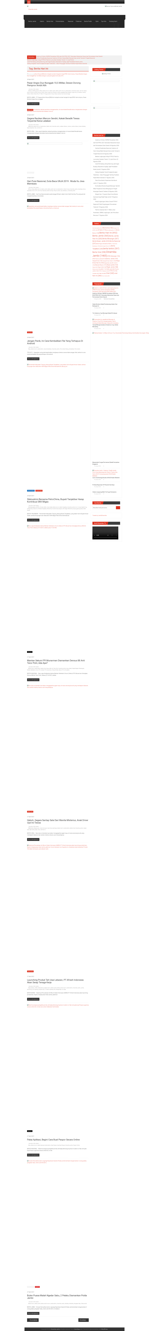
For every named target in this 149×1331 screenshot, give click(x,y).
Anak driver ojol (43, 828)
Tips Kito (103, 21)
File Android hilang (64, 349)
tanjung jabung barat (78, 508)
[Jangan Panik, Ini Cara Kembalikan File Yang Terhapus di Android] (58, 270)
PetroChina (49, 508)
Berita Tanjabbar (63, 507)
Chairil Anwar (66, 189)
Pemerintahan (60, 21)
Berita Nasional (41, 1145)
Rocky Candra (57, 94)
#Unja (33, 189)
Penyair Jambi (57, 190)
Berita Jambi (32, 21)
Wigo (64, 989)
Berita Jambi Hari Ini (60, 90)
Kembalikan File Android (74, 349)
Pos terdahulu (33, 1320)
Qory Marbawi (64, 190)
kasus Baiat (69, 668)
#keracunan (36, 828)
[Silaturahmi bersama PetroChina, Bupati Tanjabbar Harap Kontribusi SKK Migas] (58, 428)
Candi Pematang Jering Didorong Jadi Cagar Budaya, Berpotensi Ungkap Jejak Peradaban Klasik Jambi (55, 61)
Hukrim (42, 21)
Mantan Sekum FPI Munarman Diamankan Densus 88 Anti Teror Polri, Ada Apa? (56, 661)
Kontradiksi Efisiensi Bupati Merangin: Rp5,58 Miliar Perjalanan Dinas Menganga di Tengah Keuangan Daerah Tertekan (106, 188)
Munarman (49, 670)
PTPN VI (113, 271)
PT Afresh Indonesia (49, 989)
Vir (62, 989)
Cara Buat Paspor (61, 1145)
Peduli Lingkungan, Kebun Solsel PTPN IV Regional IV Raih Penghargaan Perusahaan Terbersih (105, 204)
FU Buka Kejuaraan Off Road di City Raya (103, 485)
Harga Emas (97, 260)
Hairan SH (35, 508)
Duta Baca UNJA (82, 189)
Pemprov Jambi (56, 92)
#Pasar (41, 90)
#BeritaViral (30, 126)
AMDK (36, 987)
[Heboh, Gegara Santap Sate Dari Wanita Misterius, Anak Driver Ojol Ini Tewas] (58, 749)
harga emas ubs (109, 263)
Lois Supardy (35, 989)
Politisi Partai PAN (35, 94)
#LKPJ (37, 90)
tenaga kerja (58, 989)
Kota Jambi (30, 971)
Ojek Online (32, 829)
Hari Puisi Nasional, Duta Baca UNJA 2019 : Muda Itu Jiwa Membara (55, 182)
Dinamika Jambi (75, 90)
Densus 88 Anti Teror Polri (52, 668)
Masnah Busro (101, 265)
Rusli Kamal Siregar (65, 94)
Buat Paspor (54, 1145)
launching (29, 989)
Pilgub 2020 (102, 267)
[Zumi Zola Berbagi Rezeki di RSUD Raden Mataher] (105, 473)
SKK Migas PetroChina (67, 508)
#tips (29, 349)
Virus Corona (106, 275)
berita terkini (68, 90)
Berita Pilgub (100, 243)
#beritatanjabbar (32, 507)
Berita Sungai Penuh (105, 246)
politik (103, 269)
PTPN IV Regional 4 (104, 271)
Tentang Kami (113, 21)
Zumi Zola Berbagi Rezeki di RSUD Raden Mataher (106, 477)
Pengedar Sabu (77, 1303)
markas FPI (43, 670)
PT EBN (41, 94)
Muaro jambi (112, 265)
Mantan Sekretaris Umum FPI (33, 670)
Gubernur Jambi (111, 258)
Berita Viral (50, 21)
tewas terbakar (82, 126)
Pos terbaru (83, 1320)
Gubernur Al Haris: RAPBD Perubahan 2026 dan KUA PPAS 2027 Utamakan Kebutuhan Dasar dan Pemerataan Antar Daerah (69, 56)
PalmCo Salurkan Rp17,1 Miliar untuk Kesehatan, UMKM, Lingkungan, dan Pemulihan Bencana (106, 212)
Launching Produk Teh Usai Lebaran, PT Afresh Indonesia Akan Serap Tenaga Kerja (55, 981)
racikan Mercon (75, 126)
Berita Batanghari (111, 230)
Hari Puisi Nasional (42, 190)
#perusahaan (31, 987)
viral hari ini (39, 127)
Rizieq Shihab (55, 670)
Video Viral (102, 273)
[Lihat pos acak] (120, 26)
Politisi (28, 94)
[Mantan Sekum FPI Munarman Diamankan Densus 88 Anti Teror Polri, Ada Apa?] (58, 589)
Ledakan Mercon (63, 126)
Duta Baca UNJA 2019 (32, 190)
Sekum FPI (61, 670)
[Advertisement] (74, 41)
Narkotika (71, 1303)
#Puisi (29, 189)
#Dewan (30, 90)
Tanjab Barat (39, 490)
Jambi (82, 987)
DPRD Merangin (113, 256)
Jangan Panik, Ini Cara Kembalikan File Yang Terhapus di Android (55, 342)
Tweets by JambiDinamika (99, 515)
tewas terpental (30, 127)
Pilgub (94, 267)
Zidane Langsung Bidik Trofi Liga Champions (104, 492)
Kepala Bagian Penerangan (78, 668)
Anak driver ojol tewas (52, 828)
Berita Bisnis (41, 987)
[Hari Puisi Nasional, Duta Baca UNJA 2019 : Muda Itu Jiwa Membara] (54, 158)
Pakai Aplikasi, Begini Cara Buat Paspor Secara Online (53, 1139)
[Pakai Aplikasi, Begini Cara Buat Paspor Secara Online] (58, 1068)
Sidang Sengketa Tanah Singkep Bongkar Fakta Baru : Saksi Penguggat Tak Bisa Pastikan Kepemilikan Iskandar (57, 63)
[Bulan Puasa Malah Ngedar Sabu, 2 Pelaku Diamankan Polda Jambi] (58, 1224)
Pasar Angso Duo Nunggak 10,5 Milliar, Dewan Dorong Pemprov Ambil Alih (54, 84)
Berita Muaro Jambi (100, 241)
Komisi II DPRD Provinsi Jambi (37, 92)
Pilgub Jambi (112, 267)
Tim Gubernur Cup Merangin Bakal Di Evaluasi (104, 313)
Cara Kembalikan (47, 349)
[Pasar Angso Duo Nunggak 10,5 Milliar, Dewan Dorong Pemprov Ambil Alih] (58, 74)
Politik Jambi (111, 269)
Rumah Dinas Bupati (57, 508)
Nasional (70, 21)
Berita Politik (88, 21)
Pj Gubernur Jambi (81, 92)
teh (54, 989)
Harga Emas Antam (109, 260)
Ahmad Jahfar (43, 507)
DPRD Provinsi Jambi (98, 258)
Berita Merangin (110, 239)
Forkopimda (30, 508)
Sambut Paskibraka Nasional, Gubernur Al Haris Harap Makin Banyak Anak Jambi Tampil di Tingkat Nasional (65, 58)
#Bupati (116, 228)
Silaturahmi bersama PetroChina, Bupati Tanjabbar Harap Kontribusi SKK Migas (55, 500)
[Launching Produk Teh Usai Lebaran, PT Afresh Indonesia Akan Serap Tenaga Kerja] (58, 909)
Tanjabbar (95, 273)
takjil (36, 829)
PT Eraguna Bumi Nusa (48, 94)
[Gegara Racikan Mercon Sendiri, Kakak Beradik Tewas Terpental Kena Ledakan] (58, 110)
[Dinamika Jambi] (29, 17)
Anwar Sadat (50, 507)
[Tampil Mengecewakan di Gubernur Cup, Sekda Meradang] (105, 321)
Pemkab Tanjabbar (42, 508)
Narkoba (67, 1303)
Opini (97, 21)
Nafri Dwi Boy (50, 190)
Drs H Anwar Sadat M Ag (81, 507)
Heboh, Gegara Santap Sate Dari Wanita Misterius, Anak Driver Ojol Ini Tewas (57, 821)
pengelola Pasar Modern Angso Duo (69, 92)
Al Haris (102, 230)
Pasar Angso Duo (49, 92)
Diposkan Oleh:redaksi (33, 89)
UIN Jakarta (66, 670)
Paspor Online (76, 1145)
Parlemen (79, 21)
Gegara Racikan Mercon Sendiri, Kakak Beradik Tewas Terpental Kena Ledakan (53, 119)
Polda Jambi (84, 1303)
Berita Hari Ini (46, 90)
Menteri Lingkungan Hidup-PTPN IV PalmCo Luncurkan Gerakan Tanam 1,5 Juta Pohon (50, 60)
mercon (69, 126)
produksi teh (41, 989)
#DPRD (34, 90)
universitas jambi (71, 190)
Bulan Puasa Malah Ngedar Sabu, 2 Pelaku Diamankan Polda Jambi (57, 1296)
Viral (35, 127)
